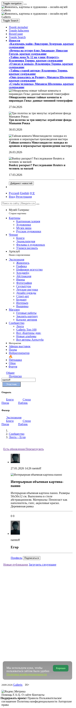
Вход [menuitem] (12, 196)
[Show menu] (25, 4)
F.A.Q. (17, 694)
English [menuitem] (24, 193)
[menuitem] (32, 193)
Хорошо (60, 668)
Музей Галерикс (19, 211)
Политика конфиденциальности (37, 701)
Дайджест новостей (21, 183)
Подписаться (31, 558)
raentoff (36, 468)
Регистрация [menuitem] (24, 196)
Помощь (7, 694)
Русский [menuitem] (14, 193)
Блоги (10, 399)
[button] (18, 27)
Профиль (16, 557)
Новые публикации (15, 564)
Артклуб (19, 253)
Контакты (38, 694)
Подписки (15, 376)
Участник (11, 384)
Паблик (23, 402)
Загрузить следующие (42, 564)
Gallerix (18, 684)
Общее (10, 372)
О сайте (27, 694)
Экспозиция (13, 417)
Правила (33, 698)
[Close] (37, 204)
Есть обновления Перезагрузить (23, 449)
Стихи (27, 399)
